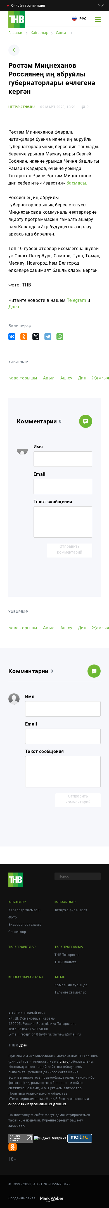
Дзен (13, 306)
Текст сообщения (53, 501)
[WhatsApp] (59, 336)
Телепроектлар (22, 947)
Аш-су (66, 378)
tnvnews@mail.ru (67, 1034)
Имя (38, 446)
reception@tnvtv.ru (36, 1034)
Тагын (59, 977)
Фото (12, 917)
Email (39, 474)
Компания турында (70, 985)
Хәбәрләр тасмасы (24, 910)
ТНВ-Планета (65, 962)
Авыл (49, 378)
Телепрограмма (68, 947)
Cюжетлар (17, 932)
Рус (82, 19)
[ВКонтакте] (11, 336)
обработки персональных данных (37, 1104)
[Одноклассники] (23, 336)
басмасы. (77, 183)
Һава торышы (22, 378)
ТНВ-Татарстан (67, 955)
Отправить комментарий (69, 549)
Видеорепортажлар (24, 925)
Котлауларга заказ (25, 977)
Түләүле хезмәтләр (70, 992)
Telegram (76, 300)
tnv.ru (64, 1062)
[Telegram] (47, 336)
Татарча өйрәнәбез (70, 910)
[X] (35, 336)
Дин (82, 378)
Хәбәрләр (17, 902)
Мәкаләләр (64, 902)
